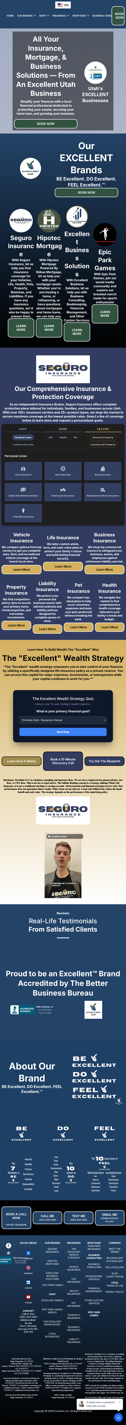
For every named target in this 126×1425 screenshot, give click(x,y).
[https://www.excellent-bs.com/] (93, 1010)
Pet (75, 437)
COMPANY (115, 1242)
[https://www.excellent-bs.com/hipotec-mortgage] (49, 220)
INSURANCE (74, 1242)
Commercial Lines (23, 444)
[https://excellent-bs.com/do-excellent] (63, 1133)
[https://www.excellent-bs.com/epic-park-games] (105, 234)
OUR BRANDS (52, 1242)
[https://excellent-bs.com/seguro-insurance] (63, 369)
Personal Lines (23, 437)
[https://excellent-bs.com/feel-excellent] (104, 1133)
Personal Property (103, 437)
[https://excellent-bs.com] (8, 1245)
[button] (34, 15)
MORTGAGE (94, 1242)
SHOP (52, 1294)
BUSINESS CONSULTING (94, 1257)
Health (63, 437)
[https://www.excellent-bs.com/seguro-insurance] (21, 220)
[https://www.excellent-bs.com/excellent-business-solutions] (77, 216)
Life (51, 437)
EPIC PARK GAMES (94, 1314)
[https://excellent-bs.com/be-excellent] (21, 1133)
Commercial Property (103, 444)
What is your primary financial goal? (63, 711)
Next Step (63, 732)
